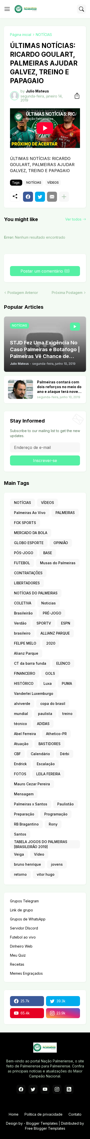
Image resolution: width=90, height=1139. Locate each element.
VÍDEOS (53, 182)
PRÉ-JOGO (52, 613)
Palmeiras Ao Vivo (30, 512)
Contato (75, 1114)
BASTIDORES (49, 744)
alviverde (22, 703)
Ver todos (73, 219)
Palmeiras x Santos (30, 804)
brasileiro (22, 633)
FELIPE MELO (25, 643)
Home (13, 1114)
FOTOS (20, 774)
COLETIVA (22, 603)
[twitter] (33, 1089)
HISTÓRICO (24, 683)
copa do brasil (52, 703)
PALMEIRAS (65, 512)
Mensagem (24, 794)
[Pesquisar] (81, 9)
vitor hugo (45, 874)
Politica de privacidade (43, 1114)
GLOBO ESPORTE (29, 543)
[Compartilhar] (75, 95)
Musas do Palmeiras (58, 563)
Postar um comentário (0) (45, 271)
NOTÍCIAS (44, 34)
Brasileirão (23, 613)
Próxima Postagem (67, 292)
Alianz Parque (26, 653)
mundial (21, 713)
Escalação (46, 764)
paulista (45, 713)
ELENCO (63, 663)
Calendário (40, 754)
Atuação (21, 744)
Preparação (24, 814)
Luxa (48, 683)
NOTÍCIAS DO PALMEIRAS (36, 593)
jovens (57, 864)
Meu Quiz (18, 955)
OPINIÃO (61, 543)
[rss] (69, 1089)
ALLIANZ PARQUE (55, 633)
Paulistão (65, 804)
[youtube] (45, 1089)
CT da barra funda (30, 663)
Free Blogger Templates (45, 1128)
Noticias (48, 603)
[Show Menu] (7, 9)
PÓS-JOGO (23, 553)
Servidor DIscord (24, 928)
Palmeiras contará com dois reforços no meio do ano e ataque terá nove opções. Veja (59, 387)
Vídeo (39, 854)
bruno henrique (27, 864)
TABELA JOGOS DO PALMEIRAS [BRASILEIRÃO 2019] (40, 844)
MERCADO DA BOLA (30, 533)
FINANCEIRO (24, 673)
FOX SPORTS (25, 523)
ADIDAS (43, 723)
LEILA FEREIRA (48, 774)
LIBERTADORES (27, 583)
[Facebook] (28, 197)
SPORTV (43, 623)
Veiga (19, 854)
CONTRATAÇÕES (28, 573)
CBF (17, 754)
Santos (20, 834)
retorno (20, 874)
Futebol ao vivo (23, 937)
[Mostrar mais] (64, 197)
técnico (20, 723)
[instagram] (57, 1089)
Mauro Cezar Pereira (32, 784)
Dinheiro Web (21, 946)
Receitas (17, 964)
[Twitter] (40, 197)
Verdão (20, 623)
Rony (53, 824)
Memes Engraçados (26, 973)
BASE (47, 553)
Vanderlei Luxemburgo (33, 693)
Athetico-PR (56, 734)
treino (67, 713)
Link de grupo (21, 910)
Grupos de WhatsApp (28, 919)
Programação (56, 814)
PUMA (67, 683)
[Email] (52, 197)
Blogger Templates (42, 1123)
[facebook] (21, 1089)
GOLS (50, 673)
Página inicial (20, 34)
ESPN (65, 623)
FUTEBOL (22, 563)
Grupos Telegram (24, 901)
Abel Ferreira (25, 734)
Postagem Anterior (23, 292)
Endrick (20, 764)
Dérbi (64, 754)
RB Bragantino (26, 824)
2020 (50, 643)
